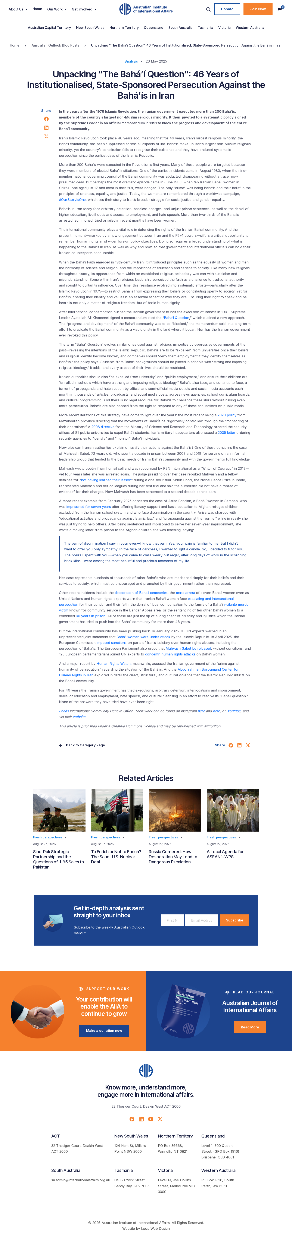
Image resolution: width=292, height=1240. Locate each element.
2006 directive (102, 427)
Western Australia (250, 27)
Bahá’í (64, 711)
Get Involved (82, 9)
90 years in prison (90, 616)
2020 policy (227, 415)
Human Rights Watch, (114, 663)
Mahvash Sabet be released (188, 648)
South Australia (180, 27)
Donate (227, 9)
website (79, 717)
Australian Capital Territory (49, 27)
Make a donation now (104, 1030)
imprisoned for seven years (88, 506)
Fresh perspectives (47, 837)
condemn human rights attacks (170, 654)
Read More (250, 1027)
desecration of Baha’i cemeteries (141, 593)
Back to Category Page (85, 745)
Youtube (233, 711)
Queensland (153, 27)
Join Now (258, 9)
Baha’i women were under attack (143, 637)
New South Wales (90, 27)
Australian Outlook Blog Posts (55, 45)
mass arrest (185, 593)
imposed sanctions (112, 642)
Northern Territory (124, 27)
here (201, 711)
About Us (16, 9)
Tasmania (205, 27)
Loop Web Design (155, 1228)
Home (37, 9)
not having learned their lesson (106, 480)
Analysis (131, 61)
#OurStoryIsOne (72, 199)
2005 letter (226, 432)
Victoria (224, 27)
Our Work (55, 9)
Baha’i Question (176, 318)
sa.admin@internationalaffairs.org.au (80, 1180)
